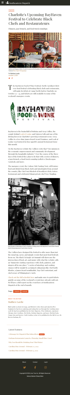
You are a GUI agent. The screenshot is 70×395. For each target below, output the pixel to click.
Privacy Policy (39, 376)
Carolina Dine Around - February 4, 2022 (23, 350)
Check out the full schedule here (21, 277)
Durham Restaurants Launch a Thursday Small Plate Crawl (30, 338)
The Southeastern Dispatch (17, 3)
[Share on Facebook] (13, 78)
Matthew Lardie (15, 73)
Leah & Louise (26, 134)
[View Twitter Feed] (24, 367)
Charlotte (11, 10)
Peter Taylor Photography (19, 70)
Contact (35, 362)
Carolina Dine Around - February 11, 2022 (23, 346)
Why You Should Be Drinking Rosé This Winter (26, 342)
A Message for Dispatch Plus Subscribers (23, 334)
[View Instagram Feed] (45, 367)
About (24, 362)
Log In (46, 362)
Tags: (10, 291)
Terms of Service (31, 376)
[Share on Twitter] (10, 78)
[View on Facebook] (35, 367)
